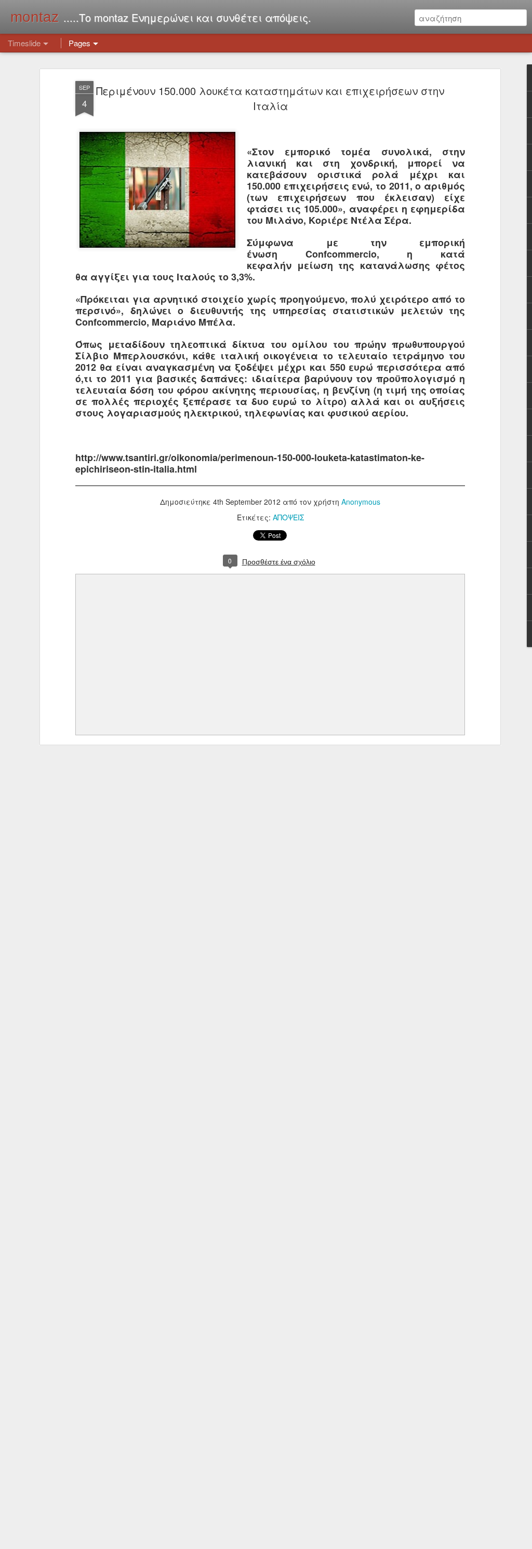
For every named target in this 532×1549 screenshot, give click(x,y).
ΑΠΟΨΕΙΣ (288, 517)
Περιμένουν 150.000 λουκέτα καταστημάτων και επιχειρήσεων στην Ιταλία (270, 98)
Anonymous (360, 501)
